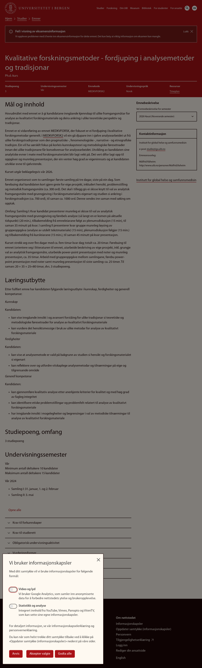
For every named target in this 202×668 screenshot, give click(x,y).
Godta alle (65, 653)
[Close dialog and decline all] (98, 558)
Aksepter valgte (40, 653)
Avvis (15, 653)
